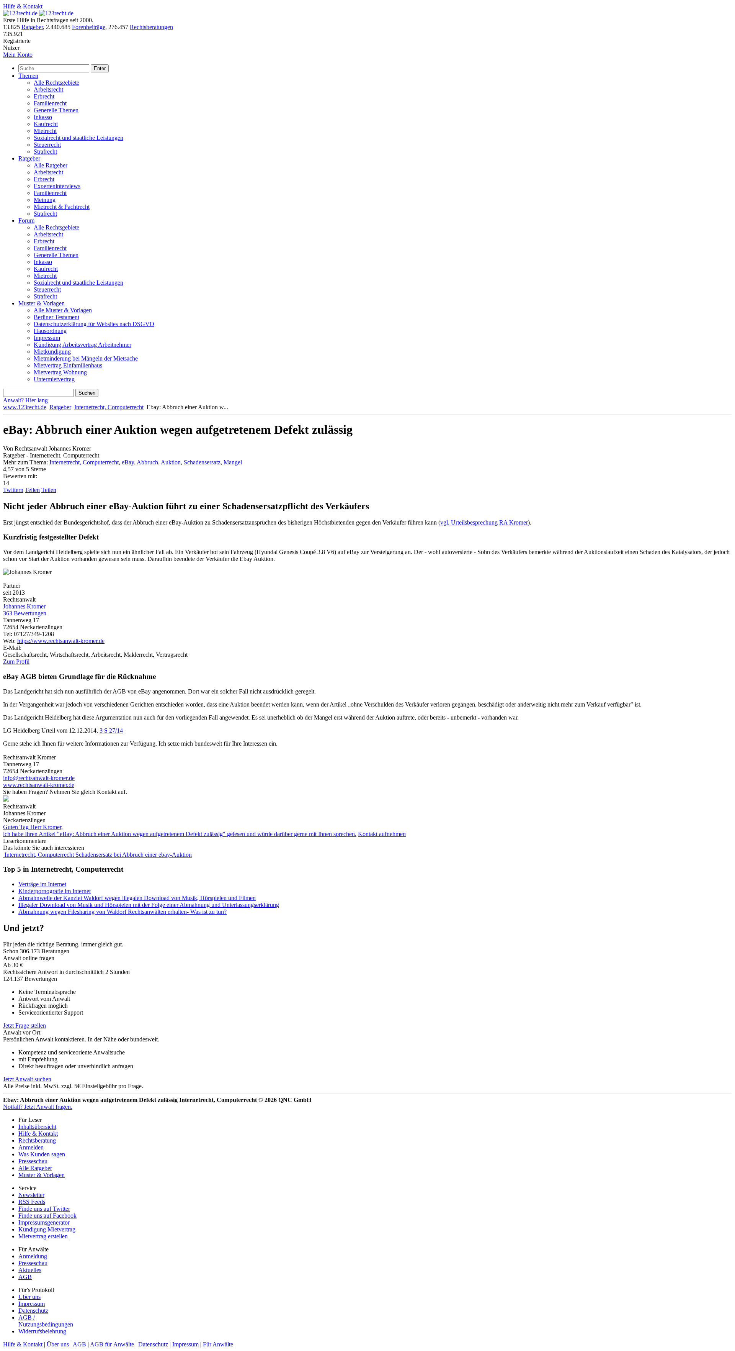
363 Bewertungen (24, 613)
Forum (26, 220)
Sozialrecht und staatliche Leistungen (78, 137)
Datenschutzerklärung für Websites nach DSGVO (94, 324)
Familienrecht (50, 103)
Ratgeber (32, 27)
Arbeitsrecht (48, 89)
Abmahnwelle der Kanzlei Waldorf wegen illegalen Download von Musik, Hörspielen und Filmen (137, 898)
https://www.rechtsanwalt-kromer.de (61, 641)
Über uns (29, 1297)
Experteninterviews (57, 186)
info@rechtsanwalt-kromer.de (39, 778)
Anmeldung (32, 1256)
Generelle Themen (56, 110)
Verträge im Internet (42, 884)
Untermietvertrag (54, 379)
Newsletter (31, 1195)
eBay (128, 462)
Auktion (171, 462)
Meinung (45, 200)
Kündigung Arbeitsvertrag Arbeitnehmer (82, 344)
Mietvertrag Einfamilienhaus (68, 365)
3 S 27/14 (111, 730)
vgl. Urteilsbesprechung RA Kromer (484, 522)
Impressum (47, 337)
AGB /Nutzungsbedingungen (45, 1321)
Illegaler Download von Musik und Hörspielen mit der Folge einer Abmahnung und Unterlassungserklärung (148, 905)
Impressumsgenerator (44, 1222)
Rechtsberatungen (151, 27)
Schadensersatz (202, 462)
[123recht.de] (38, 13)
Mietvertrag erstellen (43, 1236)
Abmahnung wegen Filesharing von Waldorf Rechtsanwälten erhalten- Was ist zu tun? (122, 911)
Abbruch (147, 462)
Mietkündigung (52, 351)
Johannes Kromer (24, 606)
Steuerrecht (47, 144)
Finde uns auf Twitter (44, 1208)
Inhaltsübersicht (37, 1126)
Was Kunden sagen (41, 1154)
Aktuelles (29, 1270)
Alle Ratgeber (50, 165)
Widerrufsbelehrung (42, 1331)
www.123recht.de (24, 407)
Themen (28, 75)
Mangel (233, 462)
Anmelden (31, 1147)
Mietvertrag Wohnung (60, 372)
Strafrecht (45, 151)
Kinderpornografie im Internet (54, 891)
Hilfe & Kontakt (22, 6)
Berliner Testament (56, 317)
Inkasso (43, 117)
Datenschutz (33, 1310)
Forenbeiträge (88, 27)
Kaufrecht (46, 124)
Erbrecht (44, 96)
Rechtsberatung (37, 1140)
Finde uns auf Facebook (47, 1215)
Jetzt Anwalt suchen (27, 1079)
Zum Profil (16, 661)
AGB (25, 1277)
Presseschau (32, 1161)
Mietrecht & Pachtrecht (62, 206)
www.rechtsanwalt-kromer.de (38, 785)
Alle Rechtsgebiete (56, 82)
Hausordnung (50, 331)
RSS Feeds (31, 1202)
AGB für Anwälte (112, 1344)
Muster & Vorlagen (41, 303)
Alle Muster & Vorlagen (63, 310)
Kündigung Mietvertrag (46, 1229)
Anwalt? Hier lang (25, 400)
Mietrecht (45, 131)
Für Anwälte (218, 1344)
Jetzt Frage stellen (24, 1025)
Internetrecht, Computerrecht (109, 407)
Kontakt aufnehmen (382, 834)
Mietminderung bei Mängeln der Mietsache (86, 358)
